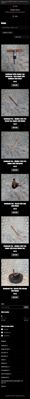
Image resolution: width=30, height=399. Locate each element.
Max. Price (26, 320)
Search (2, 304)
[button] (15, 16)
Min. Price (3, 320)
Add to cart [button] (15, 85)
